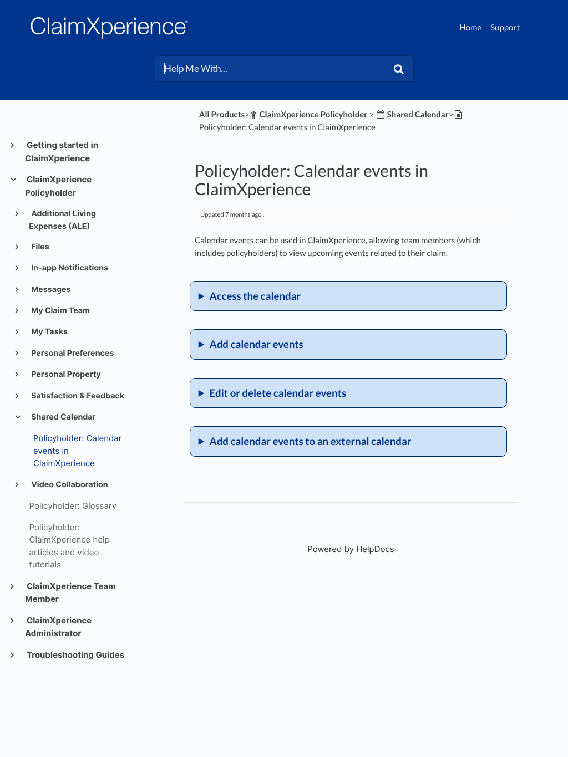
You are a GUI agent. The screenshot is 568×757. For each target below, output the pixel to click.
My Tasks (48, 331)
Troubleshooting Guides (74, 654)
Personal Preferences (71, 353)
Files (39, 247)
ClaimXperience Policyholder (58, 186)
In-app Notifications (68, 268)
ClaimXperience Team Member (70, 593)
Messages (50, 289)
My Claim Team (59, 310)
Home (470, 28)
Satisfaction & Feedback (76, 396)
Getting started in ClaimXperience (61, 151)
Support (505, 28)
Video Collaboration (68, 484)
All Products (222, 115)
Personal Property (65, 374)
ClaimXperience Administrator (58, 627)
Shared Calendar (62, 417)
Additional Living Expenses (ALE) (62, 220)
